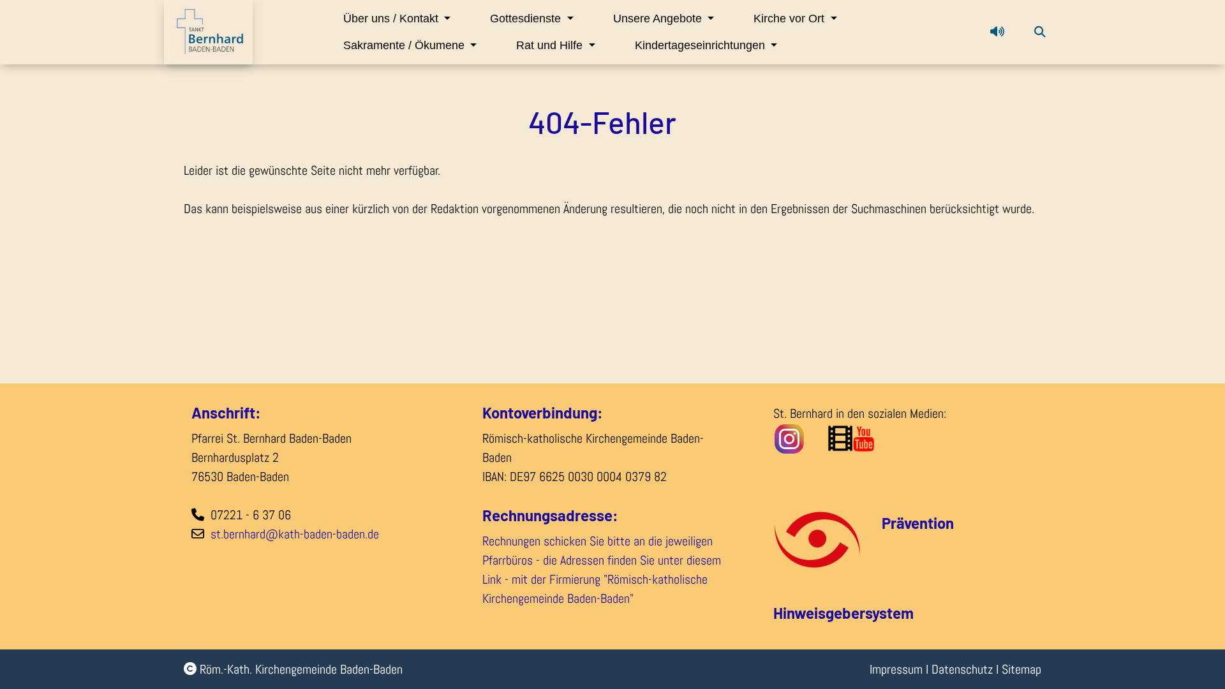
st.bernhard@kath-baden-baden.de (295, 534)
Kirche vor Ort (791, 18)
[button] (997, 32)
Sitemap (1021, 669)
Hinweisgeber (819, 613)
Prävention (918, 523)
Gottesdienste (527, 18)
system (889, 613)
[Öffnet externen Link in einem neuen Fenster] (885, 437)
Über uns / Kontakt (392, 18)
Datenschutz (962, 669)
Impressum (896, 669)
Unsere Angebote (659, 18)
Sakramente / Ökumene (405, 45)
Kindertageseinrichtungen (701, 45)
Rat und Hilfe (551, 45)
